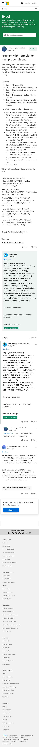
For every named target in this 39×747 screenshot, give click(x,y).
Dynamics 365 (6, 647)
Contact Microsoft (13, 737)
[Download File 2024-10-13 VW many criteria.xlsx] (30, 488)
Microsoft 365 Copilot (7, 661)
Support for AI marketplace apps (10, 683)
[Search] (22, 3)
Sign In (34, 3)
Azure (3, 673)
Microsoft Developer (7, 677)
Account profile (6, 575)
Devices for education (7, 611)
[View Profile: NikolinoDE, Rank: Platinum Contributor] (5, 344)
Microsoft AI (5, 641)
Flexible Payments (7, 598)
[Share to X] (16, 533)
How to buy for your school (9, 621)
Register (27, 3)
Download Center (6, 579)
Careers (4, 706)
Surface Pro (5, 542)
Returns (4, 585)
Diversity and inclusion (8, 723)
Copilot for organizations (8, 552)
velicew (10, 48)
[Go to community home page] (7, 3)
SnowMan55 (11, 446)
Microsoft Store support (8, 582)
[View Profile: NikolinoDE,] (6, 255)
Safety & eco (5, 741)
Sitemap (4, 737)
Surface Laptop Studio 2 (8, 549)
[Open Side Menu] (3, 3)
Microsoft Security (7, 644)
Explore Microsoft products (9, 562)
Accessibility (5, 726)
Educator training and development (11, 625)
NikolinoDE (13, 254)
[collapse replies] (19, 342)
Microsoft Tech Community (9, 687)
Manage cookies (6, 739)
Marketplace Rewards (8, 693)
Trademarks (25, 739)
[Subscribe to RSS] (26, 533)
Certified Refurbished (7, 592)
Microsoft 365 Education (8, 618)
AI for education (6, 631)
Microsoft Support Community (13, 26)
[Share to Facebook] (13, 533)
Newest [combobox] (33, 338)
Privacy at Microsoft (7, 716)
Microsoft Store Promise (8, 595)
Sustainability (5, 729)
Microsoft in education (8, 608)
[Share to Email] (30, 533)
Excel (5, 9)
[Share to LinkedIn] (9, 533)
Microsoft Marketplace (8, 690)
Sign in (10, 510)
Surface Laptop (6, 546)
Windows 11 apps (6, 566)
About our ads (22, 741)
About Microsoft (6, 709)
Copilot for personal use (8, 556)
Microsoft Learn (6, 680)
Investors (4, 719)
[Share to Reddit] (19, 533)
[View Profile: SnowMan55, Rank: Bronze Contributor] (4, 447)
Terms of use (16, 739)
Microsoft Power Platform (8, 654)
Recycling (13, 741)
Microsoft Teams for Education (10, 615)
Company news (6, 713)
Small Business (6, 664)
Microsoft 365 (5, 651)
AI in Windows (6, 559)
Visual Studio (5, 697)
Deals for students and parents (10, 628)
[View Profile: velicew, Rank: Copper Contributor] (4, 49)
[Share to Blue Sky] (23, 533)
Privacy (22, 737)
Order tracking (6, 588)
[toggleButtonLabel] (36, 8)
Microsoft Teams (6, 657)
